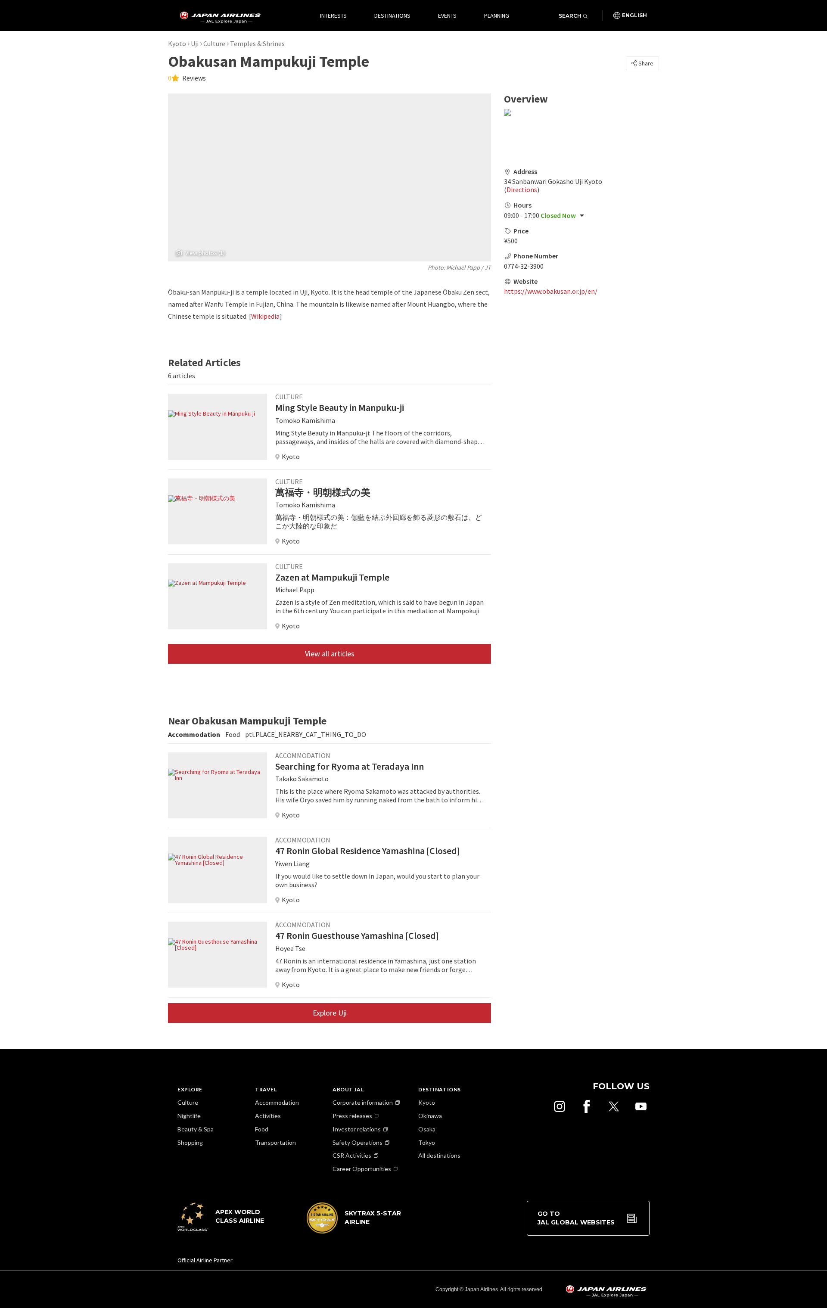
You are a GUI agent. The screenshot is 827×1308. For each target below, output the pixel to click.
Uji (195, 43)
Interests (333, 15)
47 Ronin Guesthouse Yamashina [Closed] (357, 935)
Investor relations (357, 1129)
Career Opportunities (362, 1168)
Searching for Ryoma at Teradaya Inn (349, 766)
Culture (214, 43)
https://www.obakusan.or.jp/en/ (550, 291)
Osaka (426, 1129)
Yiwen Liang (292, 864)
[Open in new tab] (559, 1106)
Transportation (275, 1142)
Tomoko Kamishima (305, 420)
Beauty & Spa (195, 1129)
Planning (496, 15)
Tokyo (426, 1142)
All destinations (439, 1155)
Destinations (392, 15)
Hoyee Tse (290, 948)
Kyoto (177, 43)
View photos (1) (205, 252)
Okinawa (430, 1115)
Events (447, 15)
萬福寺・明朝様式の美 (322, 492)
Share (645, 63)
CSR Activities (352, 1155)
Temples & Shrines (257, 43)
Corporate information (363, 1102)
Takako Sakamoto (302, 779)
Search (570, 15)
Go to (576, 1218)
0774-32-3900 (524, 266)
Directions (522, 189)
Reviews (193, 78)
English (634, 15)
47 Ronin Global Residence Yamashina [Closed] (367, 851)
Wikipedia (265, 316)
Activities (268, 1115)
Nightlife (189, 1115)
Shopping (190, 1142)
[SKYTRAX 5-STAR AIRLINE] (354, 1231)
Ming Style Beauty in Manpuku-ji (339, 407)
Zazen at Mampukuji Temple (332, 577)
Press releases (352, 1115)
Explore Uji (330, 1013)
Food (261, 1129)
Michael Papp (463, 267)
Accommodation (277, 1102)
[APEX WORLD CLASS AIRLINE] (224, 1229)
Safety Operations (357, 1142)
